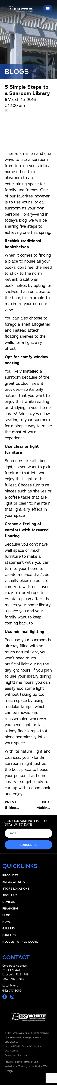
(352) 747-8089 (12, 990)
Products (10, 875)
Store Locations (15, 889)
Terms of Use (30, 1061)
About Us (9, 895)
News (6, 922)
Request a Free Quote (20, 942)
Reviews (8, 902)
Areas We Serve (14, 882)
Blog (6, 915)
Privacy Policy (13, 1061)
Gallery (8, 928)
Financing (10, 908)
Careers (9, 935)
